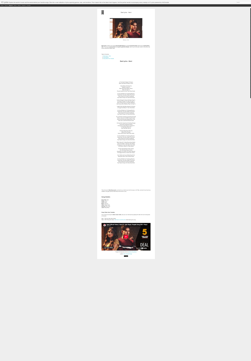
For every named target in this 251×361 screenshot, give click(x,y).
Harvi (124, 253)
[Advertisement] (126, 72)
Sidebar (19, 5)
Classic (2, 5)
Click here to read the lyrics (120, 219)
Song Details (106, 57)
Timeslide (29, 5)
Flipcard (6, 5)
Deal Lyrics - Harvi (126, 12)
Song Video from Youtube (108, 58)
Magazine (11, 5)
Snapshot (24, 5)
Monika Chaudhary (133, 251)
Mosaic (15, 5)
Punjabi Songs (129, 253)
